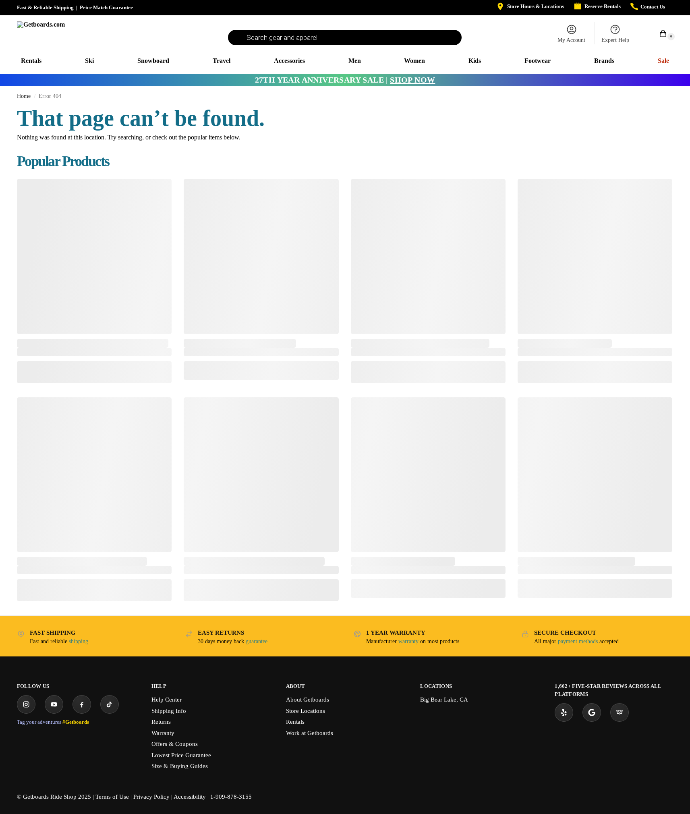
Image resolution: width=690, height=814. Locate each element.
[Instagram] (26, 704)
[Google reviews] (591, 712)
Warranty (162, 733)
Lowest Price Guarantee (181, 755)
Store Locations (305, 711)
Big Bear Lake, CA (444, 699)
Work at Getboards (309, 733)
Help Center (166, 699)
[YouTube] (54, 704)
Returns (161, 721)
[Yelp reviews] (564, 712)
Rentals (295, 721)
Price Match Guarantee (106, 7)
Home (24, 96)
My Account (571, 40)
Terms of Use (112, 796)
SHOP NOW (412, 79)
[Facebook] (82, 704)
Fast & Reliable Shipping (45, 7)
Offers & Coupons (174, 744)
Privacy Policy (151, 796)
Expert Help (615, 40)
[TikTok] (109, 704)
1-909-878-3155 (231, 796)
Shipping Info (168, 711)
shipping (78, 641)
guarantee (256, 641)
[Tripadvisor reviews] (619, 712)
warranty (408, 641)
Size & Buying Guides (179, 766)
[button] (658, 33)
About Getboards (307, 699)
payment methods (578, 641)
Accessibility (190, 796)
